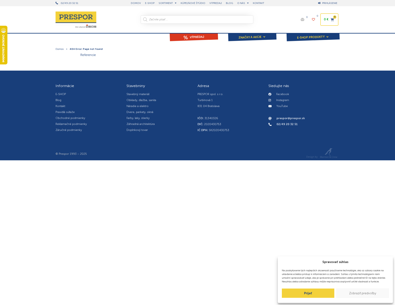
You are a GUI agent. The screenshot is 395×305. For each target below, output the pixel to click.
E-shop (150, 3)
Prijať (308, 293)
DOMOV (136, 3)
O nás (241, 3)
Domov (60, 49)
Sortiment (166, 3)
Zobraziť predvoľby (362, 293)
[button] (252, 34)
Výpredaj (215, 3)
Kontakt (258, 3)
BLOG (229, 3)
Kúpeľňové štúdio (193, 3)
